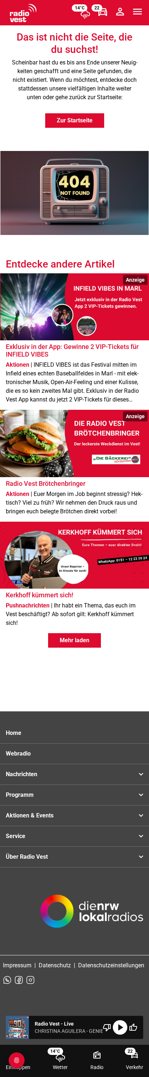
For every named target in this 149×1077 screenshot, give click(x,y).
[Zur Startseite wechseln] (23, 13)
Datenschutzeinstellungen (111, 965)
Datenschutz (55, 965)
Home (13, 732)
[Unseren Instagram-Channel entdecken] (30, 980)
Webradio (18, 753)
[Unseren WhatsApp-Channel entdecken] (7, 980)
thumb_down (107, 1027)
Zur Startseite (75, 120)
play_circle (120, 1027)
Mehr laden (74, 640)
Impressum (17, 965)
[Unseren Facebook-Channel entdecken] (18, 980)
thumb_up (133, 1027)
